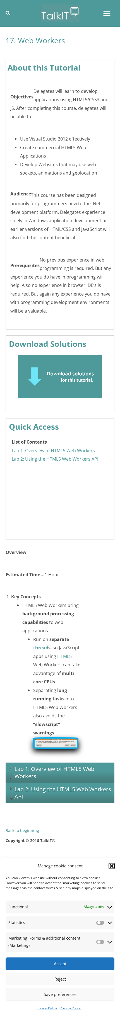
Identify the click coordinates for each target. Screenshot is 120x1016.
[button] (111, 866)
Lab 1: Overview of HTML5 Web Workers (53, 450)
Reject (60, 979)
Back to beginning (22, 830)
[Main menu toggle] (106, 13)
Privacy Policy (70, 1008)
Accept (60, 963)
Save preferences (60, 994)
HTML (63, 656)
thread (40, 647)
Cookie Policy (47, 1008)
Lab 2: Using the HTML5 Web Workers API (55, 459)
